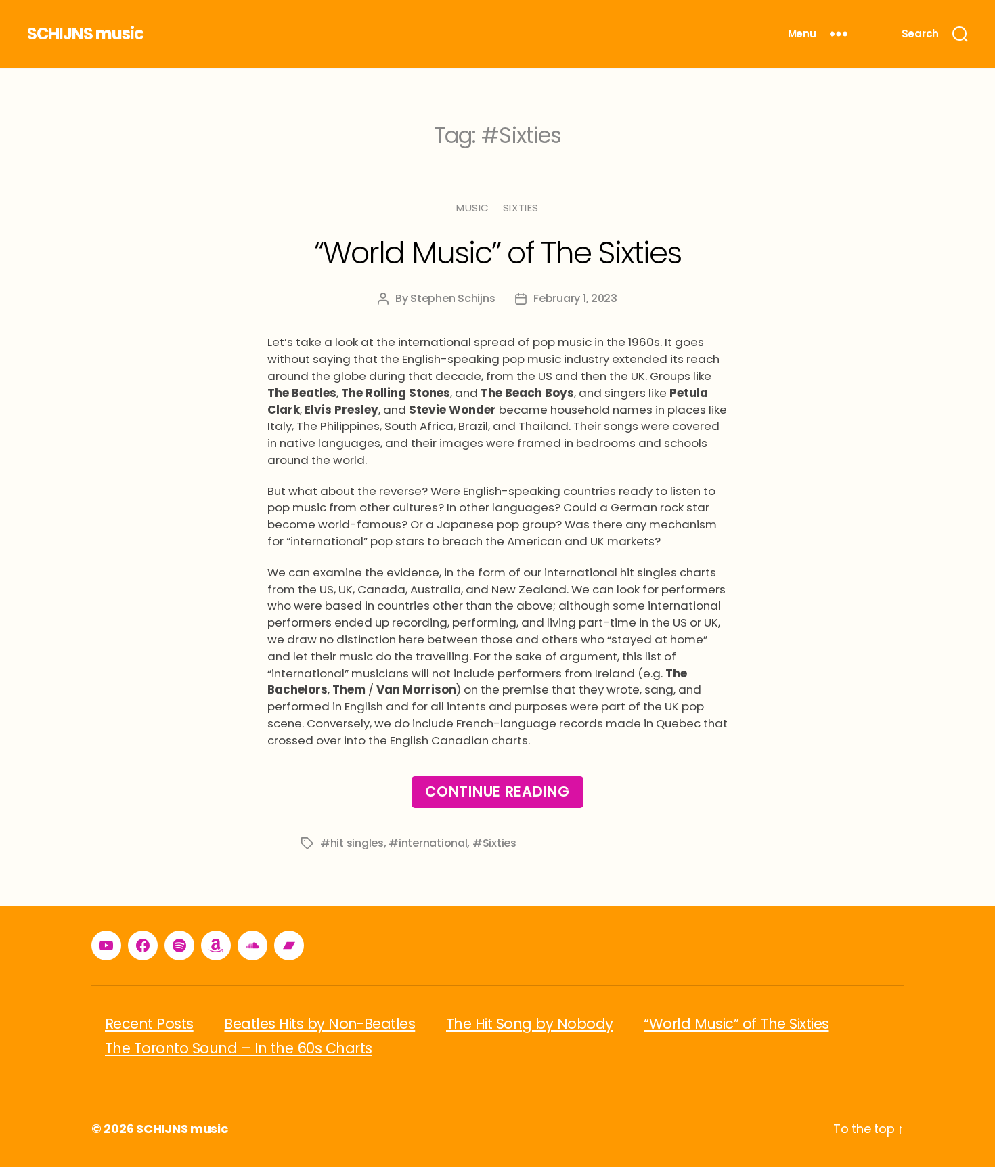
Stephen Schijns (452, 298)
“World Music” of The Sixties (498, 253)
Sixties (521, 208)
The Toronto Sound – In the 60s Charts (238, 1048)
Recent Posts (149, 1024)
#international (428, 843)
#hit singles (352, 843)
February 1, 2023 (575, 298)
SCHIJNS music (85, 34)
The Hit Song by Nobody (529, 1024)
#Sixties (494, 843)
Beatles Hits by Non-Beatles (319, 1024)
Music (472, 208)
